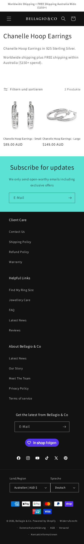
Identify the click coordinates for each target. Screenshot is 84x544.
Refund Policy (19, 252)
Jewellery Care (19, 300)
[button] (9, 19)
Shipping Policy (20, 242)
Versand (64, 527)
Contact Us (17, 232)
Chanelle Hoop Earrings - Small (22, 138)
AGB (52, 527)
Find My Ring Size (21, 290)
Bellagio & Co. (23, 520)
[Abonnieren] (70, 198)
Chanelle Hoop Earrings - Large (62, 138)
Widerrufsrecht (69, 520)
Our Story (16, 368)
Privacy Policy (18, 388)
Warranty (15, 262)
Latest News (18, 320)
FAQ (12, 310)
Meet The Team (20, 378)
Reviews (14, 330)
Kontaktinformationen (44, 534)
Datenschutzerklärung (32, 527)
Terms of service (20, 398)
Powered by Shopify (44, 520)
